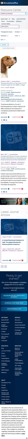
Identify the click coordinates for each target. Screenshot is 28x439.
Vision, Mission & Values (6, 402)
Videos (3, 367)
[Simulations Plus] (9, 3)
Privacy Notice (5, 396)
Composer (4, 340)
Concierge (18, 330)
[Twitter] (2, 120)
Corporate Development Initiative (18, 373)
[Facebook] (4, 120)
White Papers (5, 370)
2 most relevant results (8, 48)
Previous (2, 266)
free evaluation (13, 282)
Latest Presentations (19, 359)
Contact (3, 385)
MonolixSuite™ (5, 322)
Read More (4, 117)
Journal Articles (21, 19)
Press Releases (5, 361)
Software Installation (4, 364)
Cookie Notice (5, 399)
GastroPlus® (4, 320)
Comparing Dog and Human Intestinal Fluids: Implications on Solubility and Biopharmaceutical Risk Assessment (14, 158)
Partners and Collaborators (5, 393)
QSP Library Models (4, 337)
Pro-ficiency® (5, 334)
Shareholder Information (18, 368)
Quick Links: (4, 19)
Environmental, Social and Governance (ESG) (19, 354)
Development (18, 322)
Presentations (5, 358)
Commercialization (20, 327)
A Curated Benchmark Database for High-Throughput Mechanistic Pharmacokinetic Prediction (13, 242)
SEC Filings (18, 365)
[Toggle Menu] (25, 3)
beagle (4, 44)
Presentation (10, 21)
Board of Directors (17, 348)
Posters (3, 356)
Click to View (16, 117)
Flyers (3, 21)
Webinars (19, 21)
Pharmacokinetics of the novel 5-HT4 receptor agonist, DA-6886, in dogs (13, 84)
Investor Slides (5, 24)
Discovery (17, 320)
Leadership (4, 390)
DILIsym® (4, 329)
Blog (13, 19)
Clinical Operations (20, 325)
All (9, 19)
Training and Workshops (18, 333)
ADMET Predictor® (4, 325)
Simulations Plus (6, 382)
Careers (3, 387)
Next (5, 266)
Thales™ (3, 331)
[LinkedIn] (6, 120)
